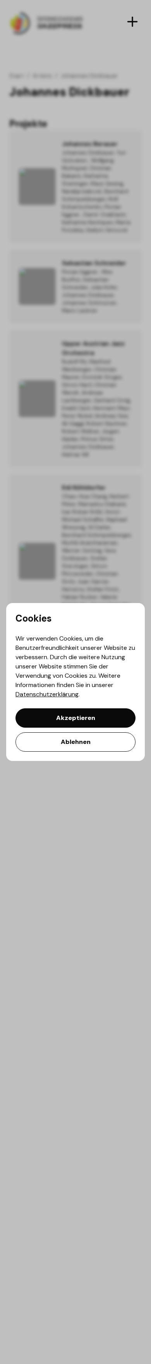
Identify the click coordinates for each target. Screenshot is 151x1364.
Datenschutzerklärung (47, 694)
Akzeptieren (75, 718)
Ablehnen (76, 742)
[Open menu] (132, 21)
